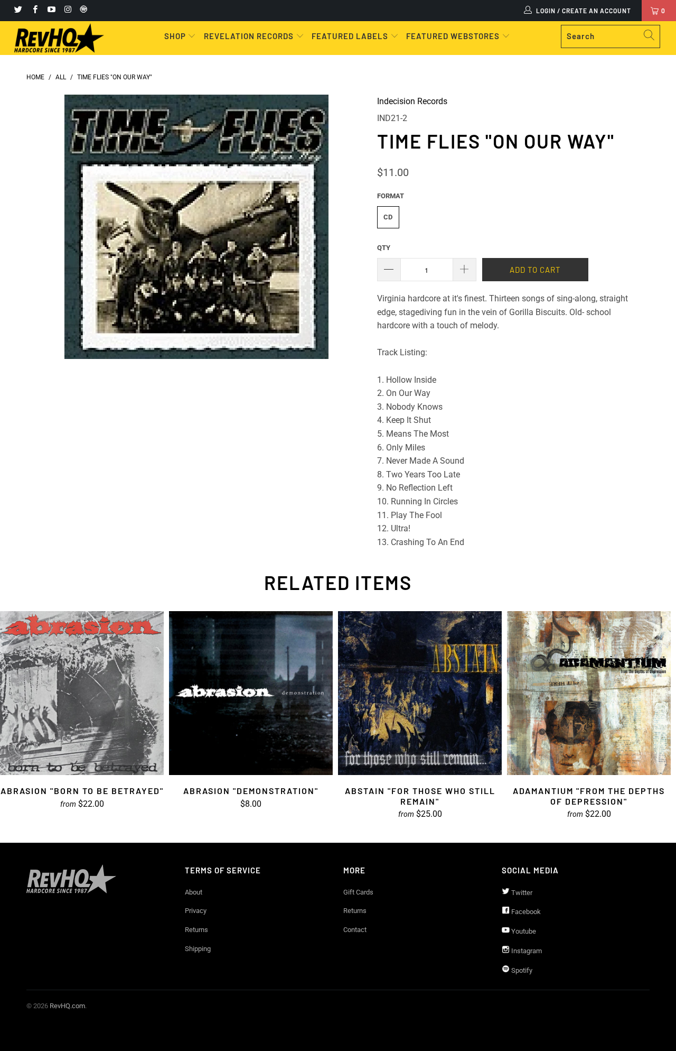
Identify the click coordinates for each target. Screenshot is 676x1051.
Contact (355, 930)
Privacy (195, 911)
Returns (196, 930)
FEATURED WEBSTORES (454, 36)
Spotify (521, 970)
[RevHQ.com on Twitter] (17, 10)
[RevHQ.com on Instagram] (67, 10)
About (193, 892)
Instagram (526, 951)
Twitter (521, 893)
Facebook (525, 912)
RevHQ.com (67, 1006)
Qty (383, 248)
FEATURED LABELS (350, 36)
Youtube (523, 931)
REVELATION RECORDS (249, 36)
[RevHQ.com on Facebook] (34, 10)
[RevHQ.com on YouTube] (50, 10)
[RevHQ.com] (59, 38)
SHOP (176, 36)
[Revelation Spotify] (82, 10)
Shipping (198, 949)
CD (387, 217)
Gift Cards (358, 892)
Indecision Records (412, 101)
